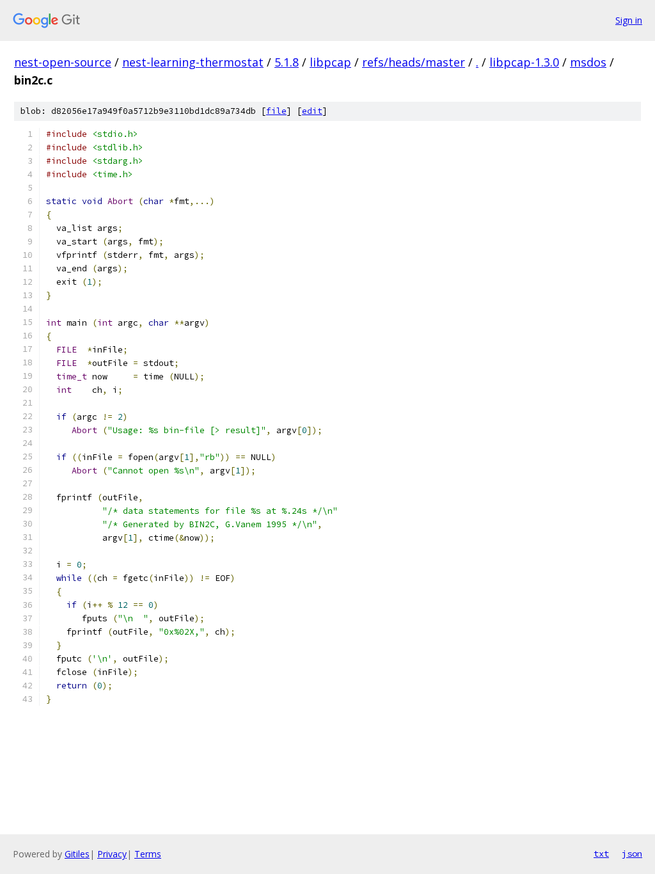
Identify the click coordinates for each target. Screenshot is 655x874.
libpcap (330, 62)
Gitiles (77, 854)
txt (601, 853)
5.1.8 (286, 62)
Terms (147, 854)
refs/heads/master (413, 62)
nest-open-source (62, 62)
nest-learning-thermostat (193, 62)
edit (312, 111)
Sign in (628, 20)
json (632, 853)
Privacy (112, 854)
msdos (588, 62)
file (276, 111)
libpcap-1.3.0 (524, 62)
